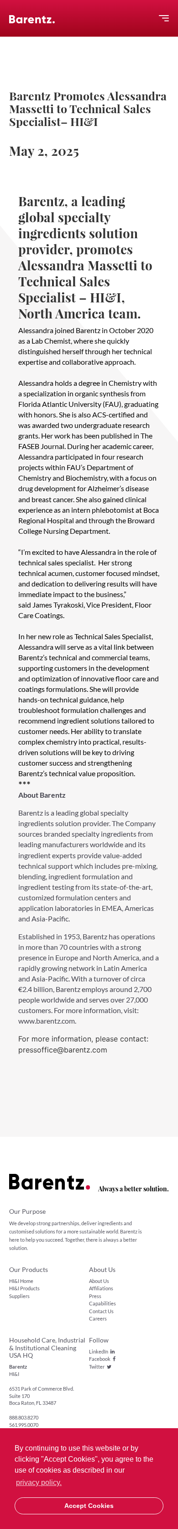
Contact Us (101, 1311)
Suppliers (19, 1296)
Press (95, 1296)
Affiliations (101, 1288)
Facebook (99, 1359)
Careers (98, 1318)
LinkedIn (98, 1351)
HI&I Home (21, 1281)
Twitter (97, 1367)
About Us (99, 1281)
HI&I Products (24, 1288)
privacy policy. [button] (39, 1482)
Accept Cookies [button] (89, 1505)
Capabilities (102, 1303)
